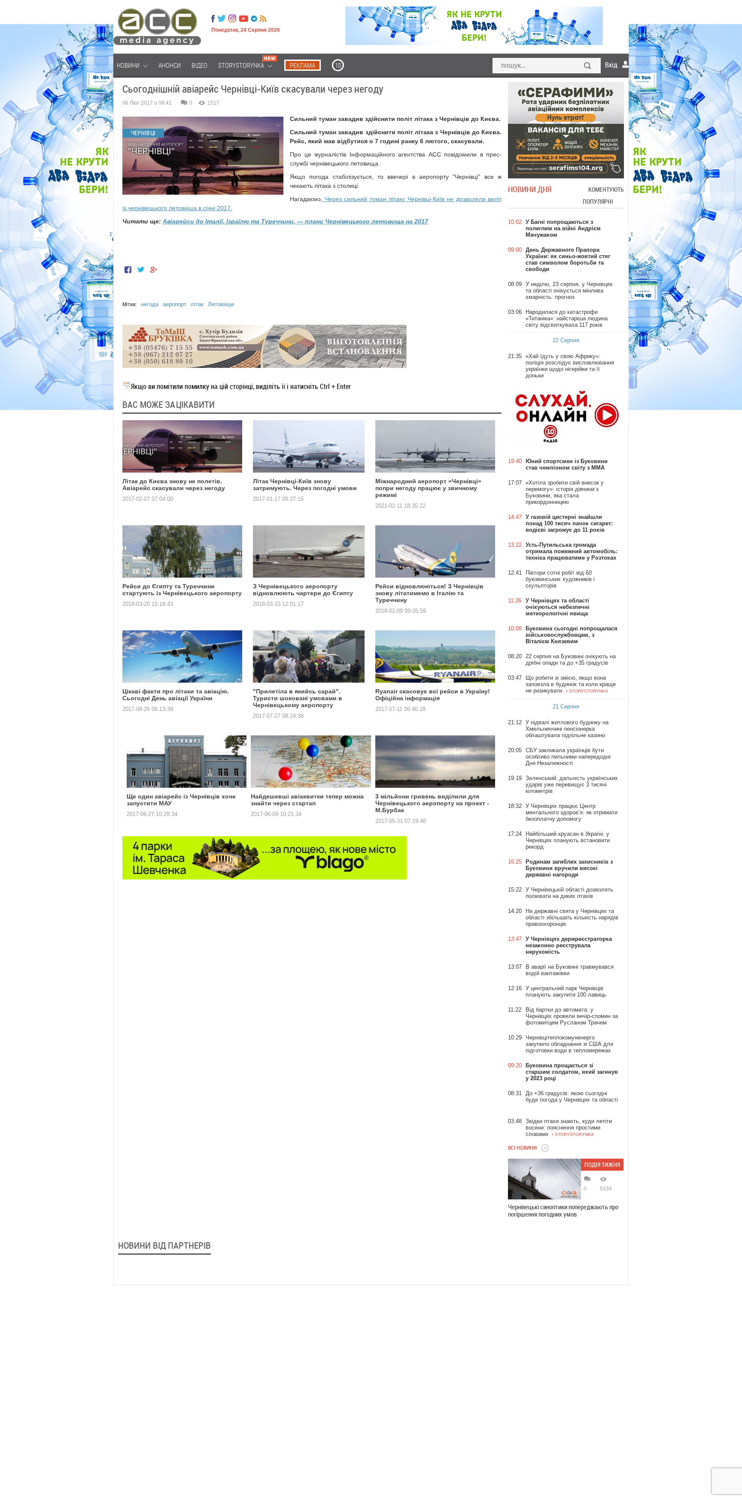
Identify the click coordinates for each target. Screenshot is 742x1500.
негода (149, 304)
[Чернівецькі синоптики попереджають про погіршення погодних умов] (544, 1179)
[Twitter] (221, 18)
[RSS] (263, 18)
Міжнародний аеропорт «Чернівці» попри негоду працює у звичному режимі (428, 488)
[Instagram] (233, 18)
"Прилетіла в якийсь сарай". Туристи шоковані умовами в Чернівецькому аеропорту (297, 698)
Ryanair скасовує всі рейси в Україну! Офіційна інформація (432, 695)
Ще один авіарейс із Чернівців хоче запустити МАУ (181, 800)
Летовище (221, 304)
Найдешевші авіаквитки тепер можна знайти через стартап (307, 800)
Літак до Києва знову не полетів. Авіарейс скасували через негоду (173, 484)
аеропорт (174, 304)
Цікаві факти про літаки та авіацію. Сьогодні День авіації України (175, 695)
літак (197, 304)
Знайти (588, 66)
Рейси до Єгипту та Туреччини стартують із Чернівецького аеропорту (182, 589)
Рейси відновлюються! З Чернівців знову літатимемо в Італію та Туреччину (429, 593)
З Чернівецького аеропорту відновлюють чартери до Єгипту (303, 589)
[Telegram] (254, 18)
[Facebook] (213, 18)
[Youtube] (243, 18)
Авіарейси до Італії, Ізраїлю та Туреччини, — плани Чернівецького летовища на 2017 (295, 221)
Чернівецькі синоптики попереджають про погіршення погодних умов (563, 1210)
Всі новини (522, 1147)
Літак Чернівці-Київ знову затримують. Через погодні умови (305, 484)
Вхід (611, 64)
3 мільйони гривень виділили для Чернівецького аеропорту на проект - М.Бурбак (432, 803)
